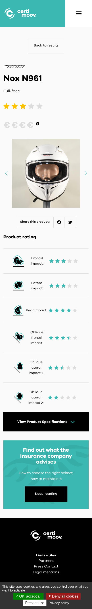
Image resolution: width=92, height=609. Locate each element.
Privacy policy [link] (59, 603)
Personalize (34, 603)
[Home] (20, 13)
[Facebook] (59, 222)
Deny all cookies (64, 596)
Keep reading (46, 493)
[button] (86, 173)
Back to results (46, 45)
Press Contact (46, 566)
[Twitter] (70, 222)
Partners (46, 561)
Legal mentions (46, 572)
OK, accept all (29, 596)
